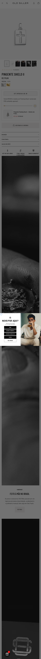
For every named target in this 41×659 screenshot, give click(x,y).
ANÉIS (10, 327)
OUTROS (10, 337)
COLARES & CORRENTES (10, 330)
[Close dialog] (1, 314)
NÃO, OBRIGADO (10, 340)
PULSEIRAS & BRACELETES (10, 334)
